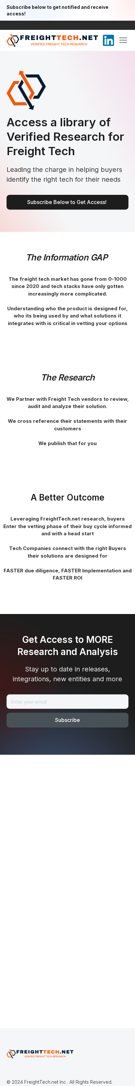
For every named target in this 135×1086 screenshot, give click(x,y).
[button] (123, 40)
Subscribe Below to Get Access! (67, 202)
